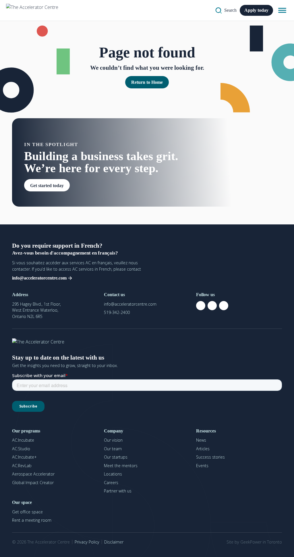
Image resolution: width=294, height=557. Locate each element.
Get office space (27, 512)
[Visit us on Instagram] (212, 305)
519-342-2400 (117, 312)
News (201, 440)
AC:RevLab (22, 465)
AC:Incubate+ (24, 457)
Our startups (115, 457)
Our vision (113, 440)
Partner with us (117, 491)
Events (202, 465)
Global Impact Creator (33, 482)
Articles (203, 448)
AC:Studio (21, 448)
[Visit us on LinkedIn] (223, 305)
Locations (113, 474)
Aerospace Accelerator (33, 474)
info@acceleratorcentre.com (130, 304)
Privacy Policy (87, 542)
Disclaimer (113, 542)
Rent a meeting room (31, 520)
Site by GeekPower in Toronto (254, 542)
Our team (113, 448)
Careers (111, 482)
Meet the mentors (121, 465)
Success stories (210, 457)
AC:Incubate (23, 440)
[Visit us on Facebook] (200, 305)
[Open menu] (282, 10)
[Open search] (226, 10)
